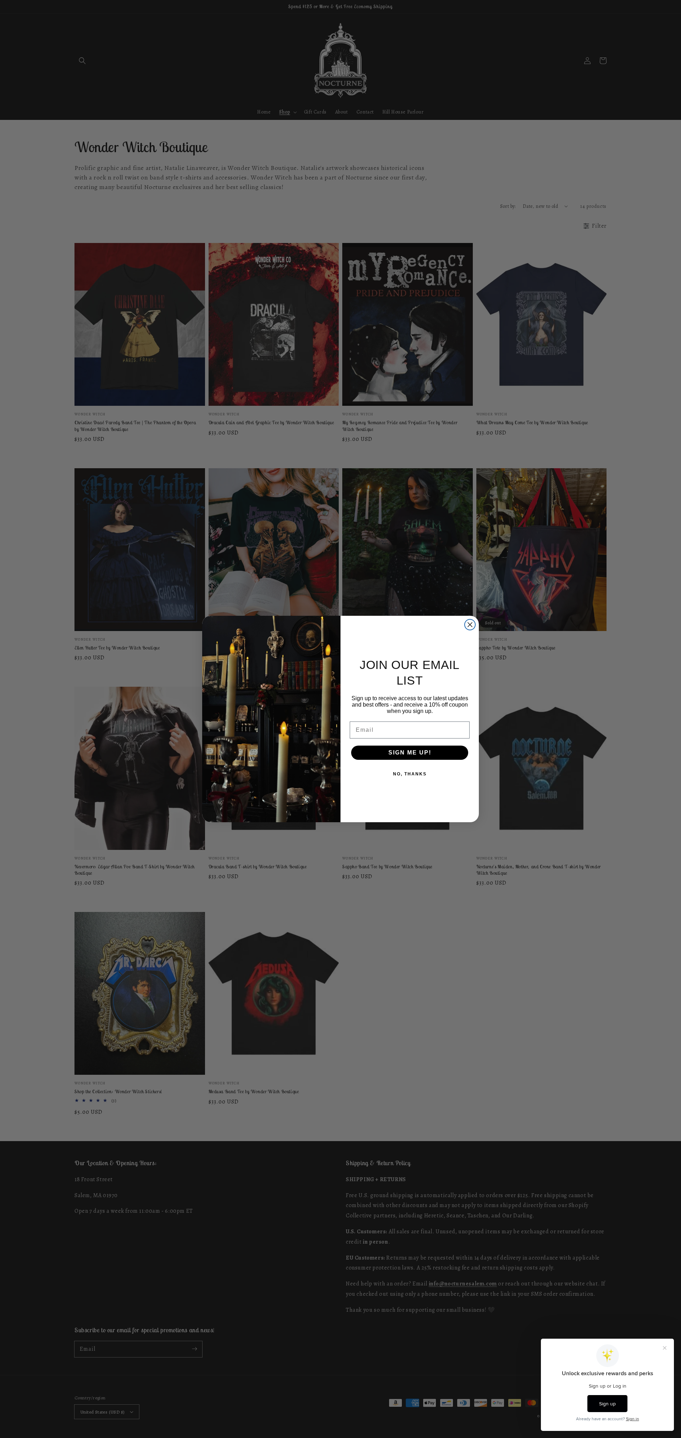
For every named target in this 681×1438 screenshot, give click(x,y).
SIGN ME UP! (409, 753)
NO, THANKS (410, 773)
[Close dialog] (470, 624)
